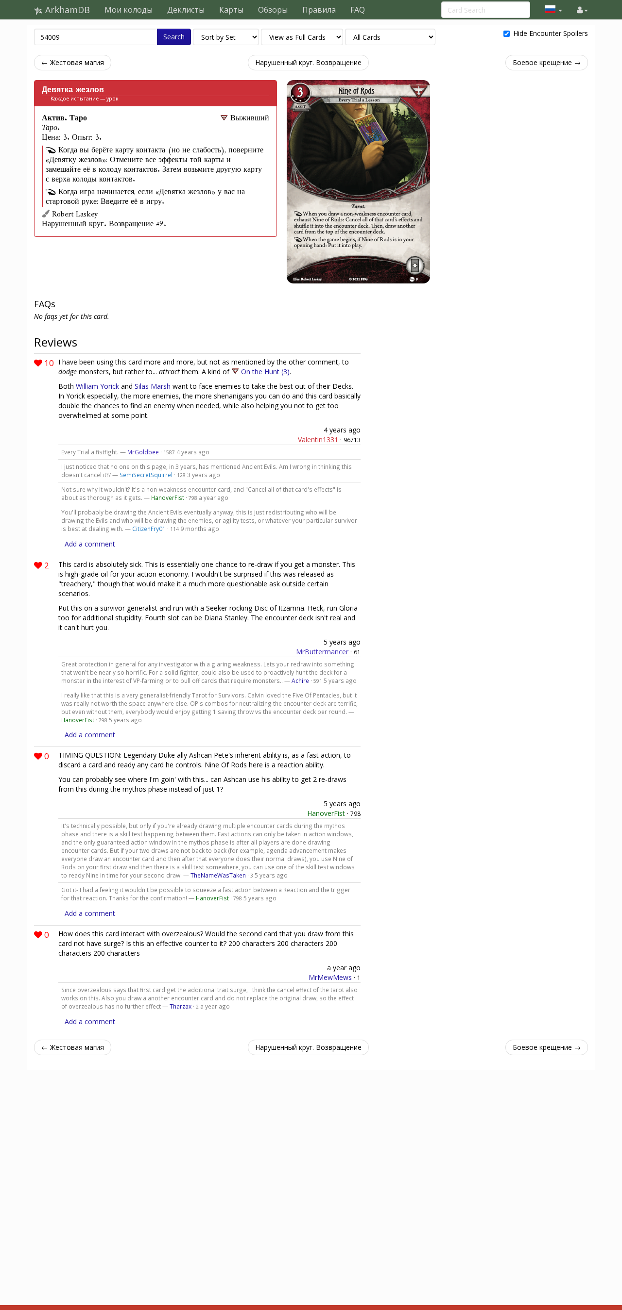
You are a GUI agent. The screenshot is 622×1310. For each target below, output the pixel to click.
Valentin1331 (318, 439)
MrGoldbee (143, 452)
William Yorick (97, 386)
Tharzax (180, 1006)
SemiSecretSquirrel (146, 475)
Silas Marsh (153, 386)
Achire (300, 680)
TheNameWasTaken (218, 875)
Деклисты (186, 9)
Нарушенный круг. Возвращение (308, 62)
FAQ (357, 9)
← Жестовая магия (72, 62)
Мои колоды (128, 9)
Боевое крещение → (547, 62)
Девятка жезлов (73, 89)
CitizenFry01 (149, 528)
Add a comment (90, 543)
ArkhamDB (66, 10)
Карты (231, 9)
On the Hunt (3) (265, 371)
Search (174, 36)
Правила (319, 9)
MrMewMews (330, 977)
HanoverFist (167, 497)
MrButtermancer (322, 651)
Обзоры (273, 9)
